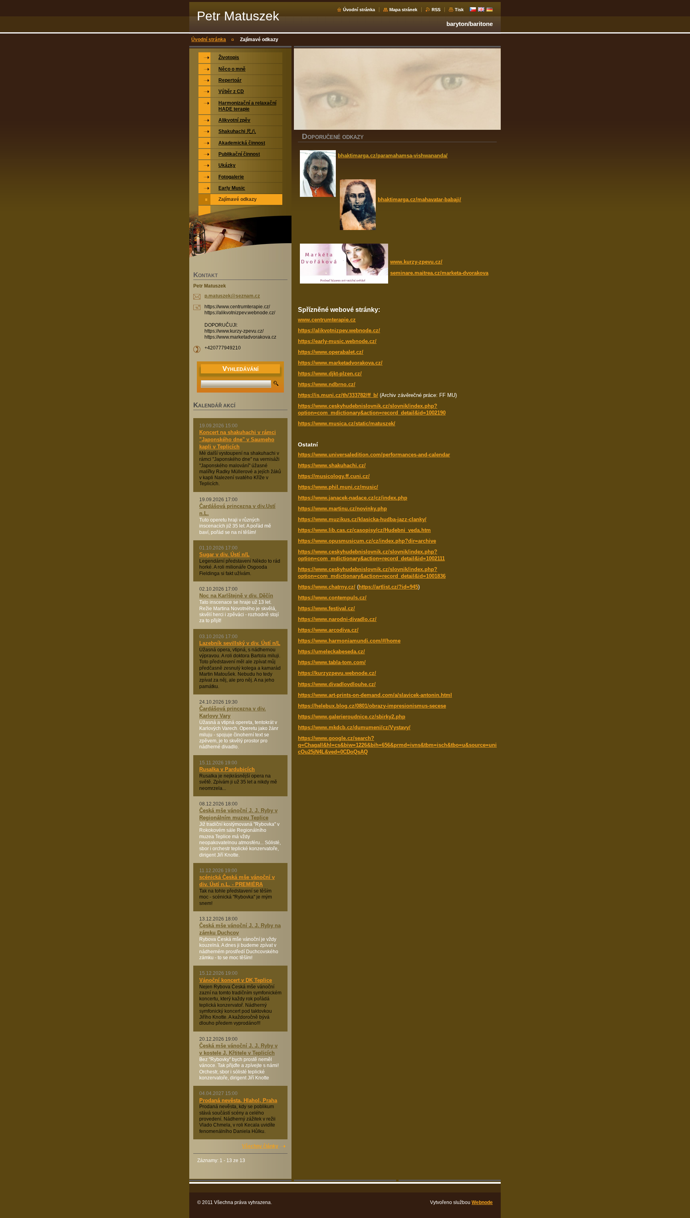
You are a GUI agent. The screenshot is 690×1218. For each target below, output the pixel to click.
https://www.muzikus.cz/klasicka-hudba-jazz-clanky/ (362, 519)
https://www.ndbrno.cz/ (326, 384)
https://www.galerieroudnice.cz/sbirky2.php (351, 717)
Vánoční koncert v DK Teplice (235, 980)
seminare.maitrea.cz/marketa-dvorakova (439, 273)
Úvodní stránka (359, 9)
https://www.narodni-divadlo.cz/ (337, 619)
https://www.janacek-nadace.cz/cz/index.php (352, 498)
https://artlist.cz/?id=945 (388, 587)
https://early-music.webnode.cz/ (337, 341)
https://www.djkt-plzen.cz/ (330, 374)
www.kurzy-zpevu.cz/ (416, 262)
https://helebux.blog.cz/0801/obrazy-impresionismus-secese (372, 706)
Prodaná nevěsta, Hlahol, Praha (238, 1100)
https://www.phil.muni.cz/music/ (338, 487)
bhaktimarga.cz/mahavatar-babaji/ (419, 199)
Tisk (459, 9)
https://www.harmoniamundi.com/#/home (349, 641)
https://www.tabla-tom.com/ (332, 662)
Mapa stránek (403, 9)
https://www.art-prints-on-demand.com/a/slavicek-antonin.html (375, 695)
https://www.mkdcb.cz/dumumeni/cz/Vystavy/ (354, 727)
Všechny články (260, 1146)
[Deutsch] (489, 9)
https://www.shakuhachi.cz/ (332, 465)
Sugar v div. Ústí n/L (224, 554)
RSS (436, 9)
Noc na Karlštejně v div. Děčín (236, 596)
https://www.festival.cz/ (326, 608)
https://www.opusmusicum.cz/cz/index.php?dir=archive (367, 541)
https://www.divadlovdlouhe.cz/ (337, 684)
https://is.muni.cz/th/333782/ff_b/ (338, 395)
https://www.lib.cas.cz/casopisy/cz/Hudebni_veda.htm (364, 530)
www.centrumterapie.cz (327, 320)
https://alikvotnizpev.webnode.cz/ (339, 330)
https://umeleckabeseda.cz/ (331, 652)
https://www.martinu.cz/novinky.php (342, 509)
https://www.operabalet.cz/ (330, 352)
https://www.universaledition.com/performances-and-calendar (374, 455)
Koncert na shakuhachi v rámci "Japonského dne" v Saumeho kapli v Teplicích (237, 439)
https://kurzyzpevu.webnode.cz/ (337, 673)
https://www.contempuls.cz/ (332, 598)
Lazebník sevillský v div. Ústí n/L (239, 643)
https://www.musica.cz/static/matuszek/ (346, 423)
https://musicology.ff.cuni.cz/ (334, 476)
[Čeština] (473, 9)
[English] (481, 9)
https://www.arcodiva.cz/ (328, 630)
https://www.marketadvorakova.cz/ (340, 363)
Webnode (482, 1202)
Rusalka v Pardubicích (227, 769)
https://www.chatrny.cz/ (326, 587)
